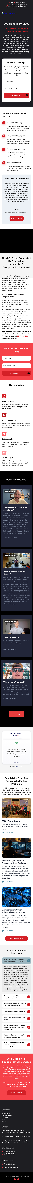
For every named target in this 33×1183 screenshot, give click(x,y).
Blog (12, 2)
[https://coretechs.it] (10, 13)
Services (5, 1118)
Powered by (12, 766)
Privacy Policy (25, 1176)
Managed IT (6, 1113)
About (4, 1122)
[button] (30, 13)
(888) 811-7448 (22, 5)
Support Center (20, 2)
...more (16, 832)
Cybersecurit (6, 1116)
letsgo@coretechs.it (11, 1168)
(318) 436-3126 (22, 7)
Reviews (5, 1120)
